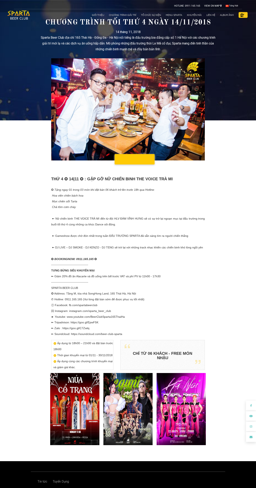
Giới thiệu (98, 14)
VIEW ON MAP (212, 5)
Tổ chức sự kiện (151, 14)
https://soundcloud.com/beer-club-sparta (96, 334)
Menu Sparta (174, 14)
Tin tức (42, 481)
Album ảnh (227, 14)
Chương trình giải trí (122, 14)
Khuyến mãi (194, 14)
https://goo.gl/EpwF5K (84, 322)
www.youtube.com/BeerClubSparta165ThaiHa (96, 316)
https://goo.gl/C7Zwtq (75, 328)
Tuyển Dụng (61, 481)
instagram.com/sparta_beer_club (90, 311)
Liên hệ (210, 14)
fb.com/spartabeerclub (83, 305)
